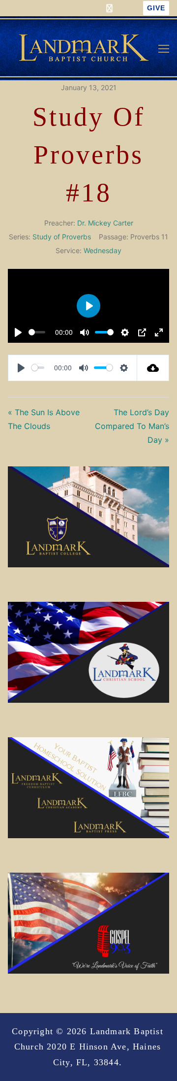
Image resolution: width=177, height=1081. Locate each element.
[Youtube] (127, 8)
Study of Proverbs (61, 236)
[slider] (37, 332)
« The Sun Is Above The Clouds (44, 419)
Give (156, 8)
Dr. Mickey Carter (105, 223)
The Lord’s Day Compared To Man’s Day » (132, 426)
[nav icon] (163, 48)
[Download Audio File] (153, 368)
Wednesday (102, 250)
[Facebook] (109, 8)
